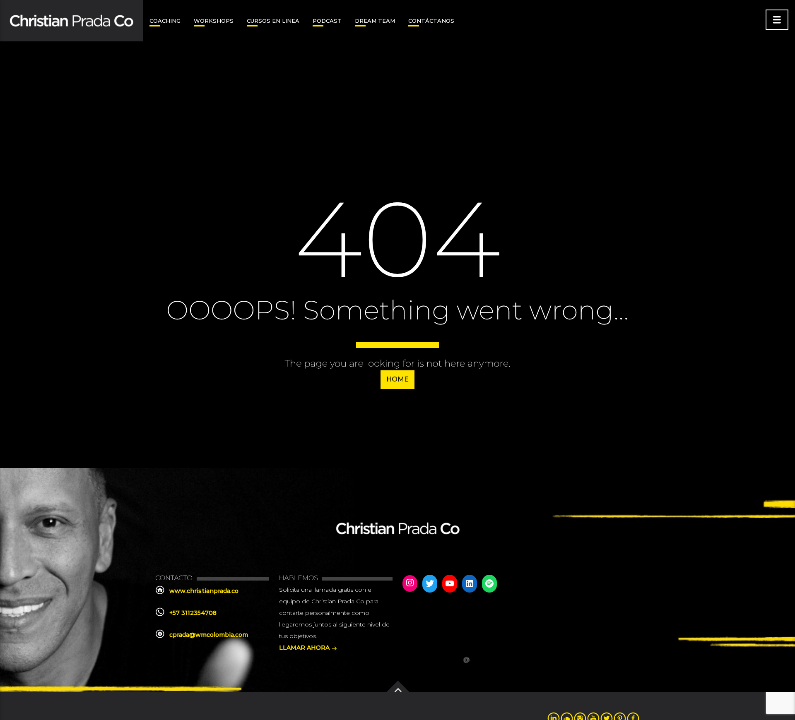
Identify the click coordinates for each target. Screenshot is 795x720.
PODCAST (327, 20)
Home (397, 379)
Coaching (165, 20)
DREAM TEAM (375, 20)
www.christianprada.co (203, 591)
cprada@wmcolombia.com (208, 634)
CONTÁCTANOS (431, 20)
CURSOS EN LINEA (273, 20)
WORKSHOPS (214, 20)
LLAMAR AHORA (305, 647)
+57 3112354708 (193, 613)
